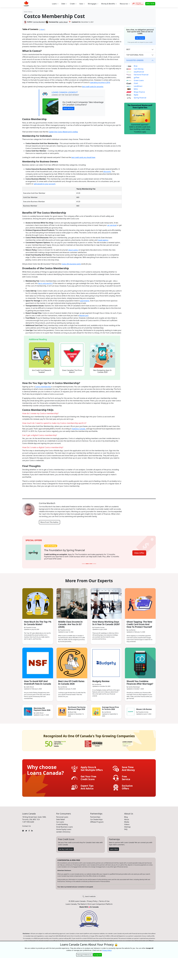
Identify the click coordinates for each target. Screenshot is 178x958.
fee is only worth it (45, 283)
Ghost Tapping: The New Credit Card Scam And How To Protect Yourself (139, 623)
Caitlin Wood (63, 22)
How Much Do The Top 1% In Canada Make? (37, 621)
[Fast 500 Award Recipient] (127, 742)
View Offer (139, 551)
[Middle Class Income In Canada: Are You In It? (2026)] (72, 602)
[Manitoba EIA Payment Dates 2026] (28, 710)
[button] (55, 3)
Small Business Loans (64, 825)
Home (25, 12)
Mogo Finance (139, 92)
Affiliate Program (97, 820)
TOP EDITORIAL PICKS (134, 55)
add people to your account (44, 184)
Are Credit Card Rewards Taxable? (41, 371)
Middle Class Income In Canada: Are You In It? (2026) (70, 623)
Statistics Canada (78, 429)
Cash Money (138, 69)
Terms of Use (104, 900)
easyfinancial (139, 72)
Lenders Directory (63, 830)
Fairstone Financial (141, 74)
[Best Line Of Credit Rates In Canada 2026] (72, 661)
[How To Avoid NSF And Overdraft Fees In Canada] (37, 661)
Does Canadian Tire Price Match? (72, 371)
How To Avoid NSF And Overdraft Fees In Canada (37, 681)
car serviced (112, 225)
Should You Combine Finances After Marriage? (140, 681)
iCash (136, 83)
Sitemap (127, 825)
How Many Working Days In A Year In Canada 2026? (106, 621)
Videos (126, 823)
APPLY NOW (150, 4)
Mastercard (83, 315)
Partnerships (95, 815)
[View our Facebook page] (29, 829)
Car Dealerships (96, 818)
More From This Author (49, 522)
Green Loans (139, 80)
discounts (107, 171)
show (42, 29)
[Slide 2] (87, 562)
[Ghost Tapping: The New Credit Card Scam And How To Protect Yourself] (140, 602)
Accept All (97, 955)
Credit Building (62, 823)
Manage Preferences (84, 955)
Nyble (136, 95)
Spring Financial (140, 98)
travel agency (103, 240)
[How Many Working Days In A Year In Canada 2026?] (106, 602)
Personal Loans (62, 815)
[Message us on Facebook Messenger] (23, 829)
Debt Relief (60, 818)
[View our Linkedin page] (32, 829)
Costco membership (43, 386)
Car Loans (60, 820)
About (126, 818)
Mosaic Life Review (144, 708)
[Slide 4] (94, 562)
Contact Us (26, 824)
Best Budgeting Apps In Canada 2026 (102, 371)
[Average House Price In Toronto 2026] (96, 710)
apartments (84, 301)
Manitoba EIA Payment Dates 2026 (42, 708)
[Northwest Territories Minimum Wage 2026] (62, 710)
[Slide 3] (90, 562)
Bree (135, 66)
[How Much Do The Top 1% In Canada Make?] (37, 602)
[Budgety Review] (106, 661)
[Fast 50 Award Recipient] (55, 742)
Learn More (114, 848)
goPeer (136, 77)
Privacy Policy (92, 900)
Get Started (140, 38)
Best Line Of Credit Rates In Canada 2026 (71, 681)
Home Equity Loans (63, 828)
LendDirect (138, 86)
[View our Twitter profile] (26, 829)
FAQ (125, 828)
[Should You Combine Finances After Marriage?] (140, 661)
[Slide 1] (83, 562)
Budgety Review (100, 679)
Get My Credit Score (66, 848)
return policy (73, 250)
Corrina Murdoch (39, 22)
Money (30, 12)
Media (126, 820)
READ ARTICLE (68, 108)
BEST (128, 49)
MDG (136, 89)
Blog (126, 815)
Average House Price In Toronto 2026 (110, 707)
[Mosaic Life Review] (130, 710)
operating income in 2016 (100, 82)
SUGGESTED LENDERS (134, 60)
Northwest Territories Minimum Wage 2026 (77, 707)
